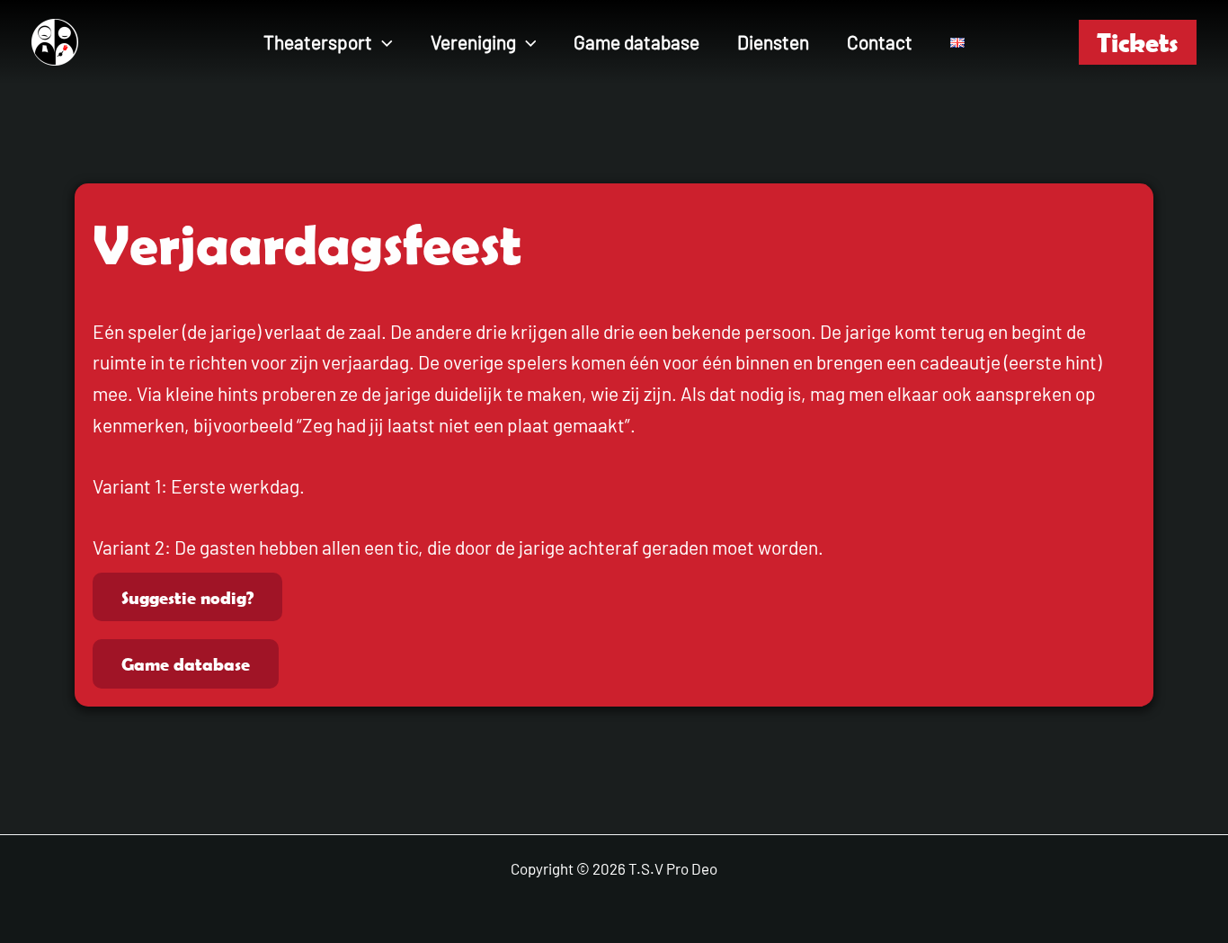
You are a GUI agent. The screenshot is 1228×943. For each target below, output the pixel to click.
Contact (879, 42)
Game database (636, 42)
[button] (382, 42)
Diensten (773, 42)
